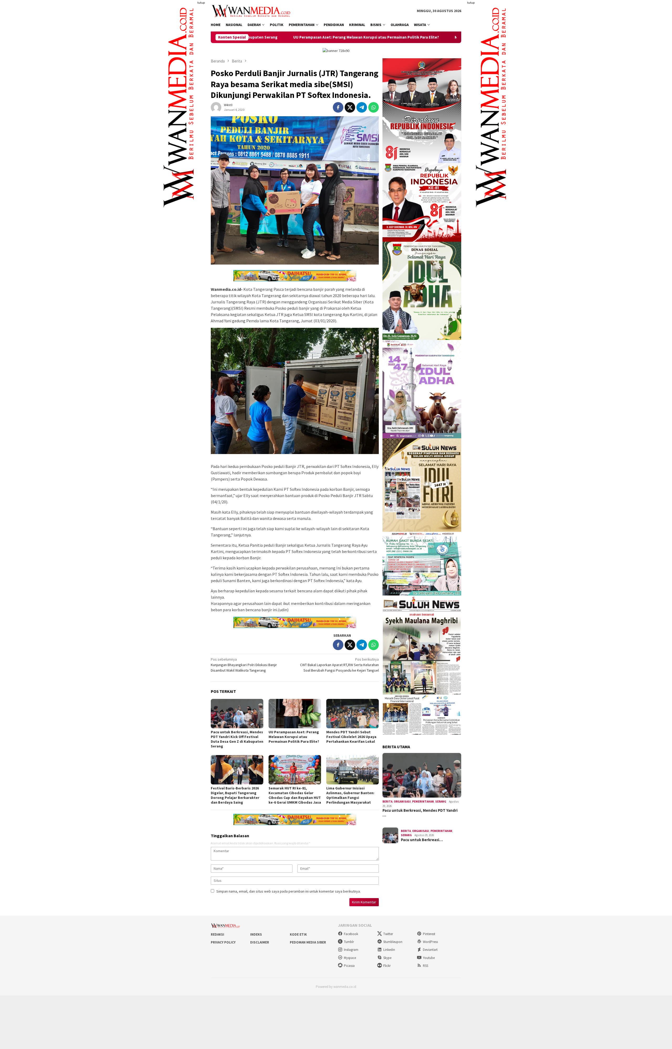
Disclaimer (259, 942)
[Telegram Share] (361, 107)
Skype (387, 958)
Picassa (349, 965)
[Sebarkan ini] (338, 107)
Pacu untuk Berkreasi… (422, 839)
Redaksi (217, 934)
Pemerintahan (423, 801)
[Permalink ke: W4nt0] (216, 106)
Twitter (388, 934)
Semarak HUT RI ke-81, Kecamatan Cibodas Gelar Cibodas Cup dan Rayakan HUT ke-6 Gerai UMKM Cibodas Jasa (295, 795)
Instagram (351, 949)
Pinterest (429, 934)
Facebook (351, 934)
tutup (201, 2)
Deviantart (430, 949)
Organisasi (402, 801)
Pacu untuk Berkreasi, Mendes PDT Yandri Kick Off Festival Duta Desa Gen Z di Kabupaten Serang (237, 739)
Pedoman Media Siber (308, 942)
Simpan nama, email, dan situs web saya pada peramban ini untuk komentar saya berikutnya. (288, 891)
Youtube (429, 958)
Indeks (256, 934)
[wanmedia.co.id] (252, 10)
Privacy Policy (223, 942)
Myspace (350, 958)
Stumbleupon (392, 942)
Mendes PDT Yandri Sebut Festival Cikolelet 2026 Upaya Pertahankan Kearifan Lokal (451, 37)
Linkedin (389, 949)
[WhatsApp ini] (373, 107)
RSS (425, 965)
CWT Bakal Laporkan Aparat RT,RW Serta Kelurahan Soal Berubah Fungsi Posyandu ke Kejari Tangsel (339, 665)
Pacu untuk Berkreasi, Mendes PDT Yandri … (420, 813)
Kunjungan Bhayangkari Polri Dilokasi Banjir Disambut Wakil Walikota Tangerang (244, 665)
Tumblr (349, 942)
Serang (440, 801)
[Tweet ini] (350, 107)
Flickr (387, 965)
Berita (387, 801)
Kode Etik (298, 934)
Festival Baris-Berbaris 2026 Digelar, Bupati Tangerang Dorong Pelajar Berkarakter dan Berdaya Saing (235, 795)
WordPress (430, 942)
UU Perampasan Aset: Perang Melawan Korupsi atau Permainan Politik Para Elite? (286, 37)
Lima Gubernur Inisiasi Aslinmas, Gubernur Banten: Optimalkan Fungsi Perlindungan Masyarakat (350, 795)
